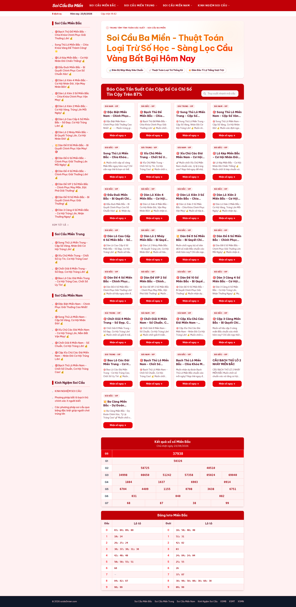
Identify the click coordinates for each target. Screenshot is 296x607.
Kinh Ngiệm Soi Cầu (212, 5)
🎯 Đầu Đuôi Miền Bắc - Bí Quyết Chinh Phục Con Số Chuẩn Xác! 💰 (70, 71)
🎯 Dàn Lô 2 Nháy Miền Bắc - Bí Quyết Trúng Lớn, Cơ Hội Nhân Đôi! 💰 (71, 135)
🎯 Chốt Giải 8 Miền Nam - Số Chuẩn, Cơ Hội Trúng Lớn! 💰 (72, 344)
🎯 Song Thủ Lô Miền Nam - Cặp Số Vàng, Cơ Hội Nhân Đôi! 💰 (71, 320)
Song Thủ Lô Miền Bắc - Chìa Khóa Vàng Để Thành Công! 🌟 (71, 48)
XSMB (223, 601)
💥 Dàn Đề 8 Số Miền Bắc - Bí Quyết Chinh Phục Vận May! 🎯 (72, 149)
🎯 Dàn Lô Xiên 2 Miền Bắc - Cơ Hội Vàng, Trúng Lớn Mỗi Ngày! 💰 (71, 109)
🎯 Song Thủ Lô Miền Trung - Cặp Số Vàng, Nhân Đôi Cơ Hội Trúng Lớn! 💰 (71, 246)
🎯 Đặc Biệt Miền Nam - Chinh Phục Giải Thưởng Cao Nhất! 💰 (72, 307)
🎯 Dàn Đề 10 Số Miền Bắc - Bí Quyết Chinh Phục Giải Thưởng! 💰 (72, 200)
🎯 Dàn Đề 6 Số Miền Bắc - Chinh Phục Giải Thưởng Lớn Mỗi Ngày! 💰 (71, 161)
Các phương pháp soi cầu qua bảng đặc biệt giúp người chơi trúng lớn (72, 410)
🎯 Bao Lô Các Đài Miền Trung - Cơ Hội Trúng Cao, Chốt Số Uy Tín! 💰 (72, 281)
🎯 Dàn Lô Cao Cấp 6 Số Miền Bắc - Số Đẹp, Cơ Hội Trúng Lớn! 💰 (72, 122)
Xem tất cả (59, 225)
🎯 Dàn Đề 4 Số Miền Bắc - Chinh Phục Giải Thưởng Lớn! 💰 (71, 174)
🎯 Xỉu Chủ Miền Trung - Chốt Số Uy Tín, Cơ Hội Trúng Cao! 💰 (72, 259)
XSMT (232, 601)
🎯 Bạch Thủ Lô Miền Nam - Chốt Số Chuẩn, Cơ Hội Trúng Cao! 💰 (71, 369)
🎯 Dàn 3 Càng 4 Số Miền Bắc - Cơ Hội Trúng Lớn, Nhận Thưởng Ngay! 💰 (72, 213)
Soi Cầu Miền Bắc (102, 5)
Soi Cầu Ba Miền (67, 5)
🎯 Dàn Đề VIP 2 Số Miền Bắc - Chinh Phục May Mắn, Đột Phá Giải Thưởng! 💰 (71, 187)
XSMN (241, 601)
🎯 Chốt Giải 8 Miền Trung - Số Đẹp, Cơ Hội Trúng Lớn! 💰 (72, 270)
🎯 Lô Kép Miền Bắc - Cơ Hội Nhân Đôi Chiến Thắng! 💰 (71, 59)
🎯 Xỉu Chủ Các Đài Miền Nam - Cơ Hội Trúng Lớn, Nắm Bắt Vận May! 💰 (72, 333)
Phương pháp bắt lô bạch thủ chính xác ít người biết (71, 399)
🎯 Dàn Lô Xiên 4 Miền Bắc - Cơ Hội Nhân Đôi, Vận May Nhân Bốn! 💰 (71, 84)
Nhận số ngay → (118, 135)
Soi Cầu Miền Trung (139, 5)
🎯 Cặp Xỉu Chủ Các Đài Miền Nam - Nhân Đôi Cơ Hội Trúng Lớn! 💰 (72, 356)
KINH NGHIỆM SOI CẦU (68, 391)
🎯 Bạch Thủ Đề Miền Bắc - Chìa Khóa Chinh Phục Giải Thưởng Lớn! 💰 (70, 35)
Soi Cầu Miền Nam (176, 5)
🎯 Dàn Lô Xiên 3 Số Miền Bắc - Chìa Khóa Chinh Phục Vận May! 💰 (72, 97)
